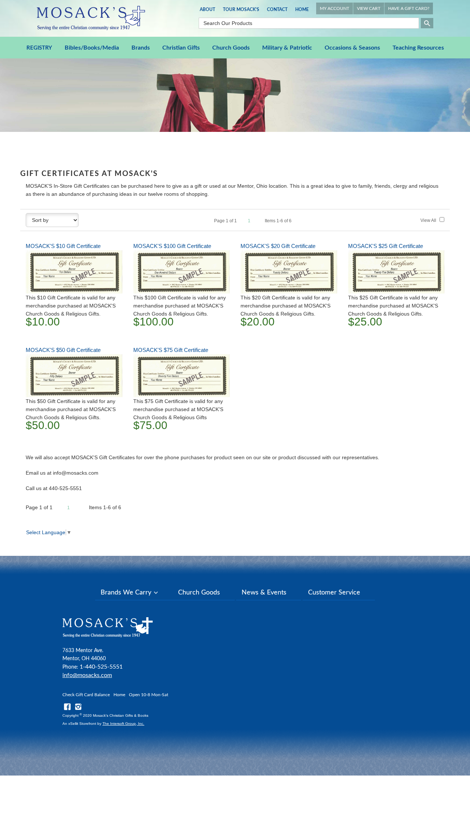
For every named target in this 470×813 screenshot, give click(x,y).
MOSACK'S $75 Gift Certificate (170, 350)
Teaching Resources (418, 48)
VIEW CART (368, 8)
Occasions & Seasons (352, 48)
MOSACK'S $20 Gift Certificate (278, 246)
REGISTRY (39, 48)
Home (302, 9)
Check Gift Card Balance (86, 695)
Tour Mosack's (241, 9)
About (207, 9)
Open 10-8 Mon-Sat (148, 695)
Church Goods (231, 48)
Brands (140, 48)
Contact (277, 9)
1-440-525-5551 (101, 667)
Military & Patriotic (287, 48)
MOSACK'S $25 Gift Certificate (385, 246)
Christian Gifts (181, 48)
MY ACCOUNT (334, 8)
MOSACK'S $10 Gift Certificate (63, 246)
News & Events (264, 592)
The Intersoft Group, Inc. (123, 724)
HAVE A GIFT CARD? (408, 8)
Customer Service (334, 592)
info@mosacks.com (87, 675)
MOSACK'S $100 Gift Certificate (172, 246)
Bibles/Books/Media (92, 48)
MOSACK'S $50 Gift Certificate (63, 350)
